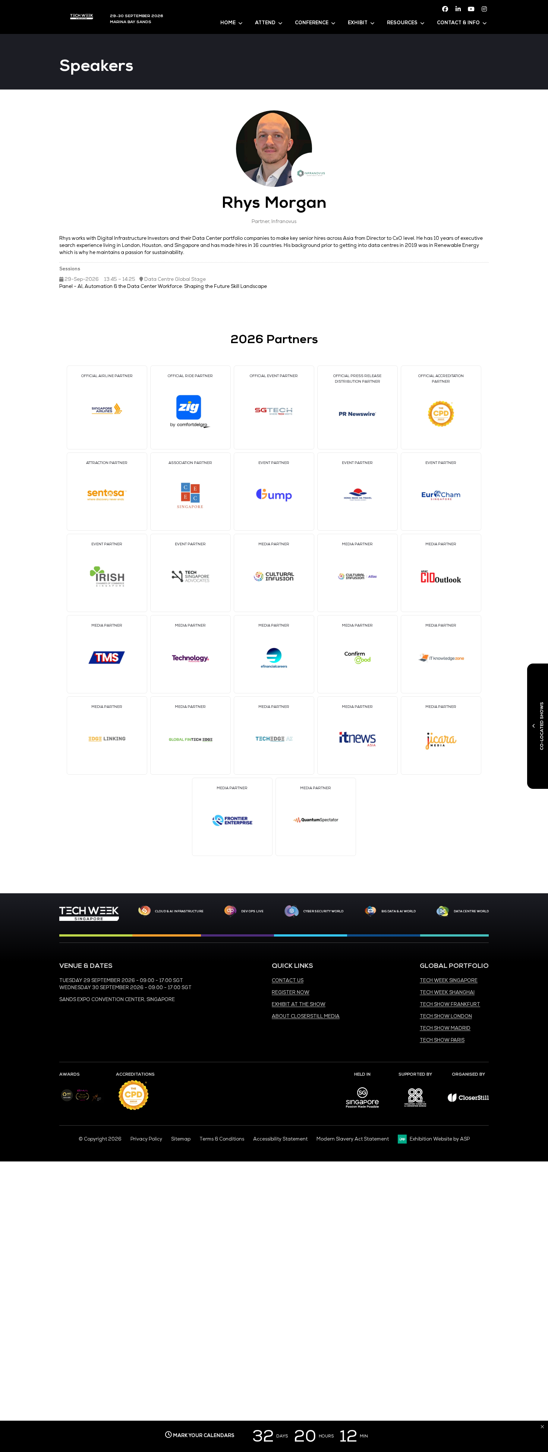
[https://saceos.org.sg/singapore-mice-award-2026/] (82, 1101)
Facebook (445, 8)
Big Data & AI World (398, 911)
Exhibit (358, 23)
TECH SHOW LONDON (446, 1016)
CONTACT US (287, 981)
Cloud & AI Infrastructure (179, 911)
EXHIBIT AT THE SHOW (298, 1004)
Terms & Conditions (221, 1139)
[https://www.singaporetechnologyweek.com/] (89, 919)
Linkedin (458, 8)
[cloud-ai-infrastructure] (144, 911)
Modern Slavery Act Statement (352, 1139)
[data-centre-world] (443, 911)
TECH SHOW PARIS (442, 1040)
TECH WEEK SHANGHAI (447, 992)
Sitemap (180, 1139)
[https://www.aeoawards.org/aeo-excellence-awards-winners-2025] (67, 1100)
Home (228, 23)
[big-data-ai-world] (370, 911)
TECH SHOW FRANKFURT (450, 1004)
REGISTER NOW (290, 992)
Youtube (471, 8)
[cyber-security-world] (291, 911)
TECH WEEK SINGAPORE (449, 981)
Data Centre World (471, 911)
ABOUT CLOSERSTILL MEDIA (306, 1016)
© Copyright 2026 (100, 1139)
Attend (265, 23)
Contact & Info (458, 23)
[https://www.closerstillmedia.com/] (468, 1100)
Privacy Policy (146, 1139)
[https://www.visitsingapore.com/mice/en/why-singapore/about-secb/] (362, 1110)
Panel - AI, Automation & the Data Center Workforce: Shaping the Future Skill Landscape (163, 286)
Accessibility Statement (280, 1139)
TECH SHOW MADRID (445, 1028)
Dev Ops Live (252, 911)
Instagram (484, 8)
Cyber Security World (323, 911)
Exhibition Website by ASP (440, 1139)
